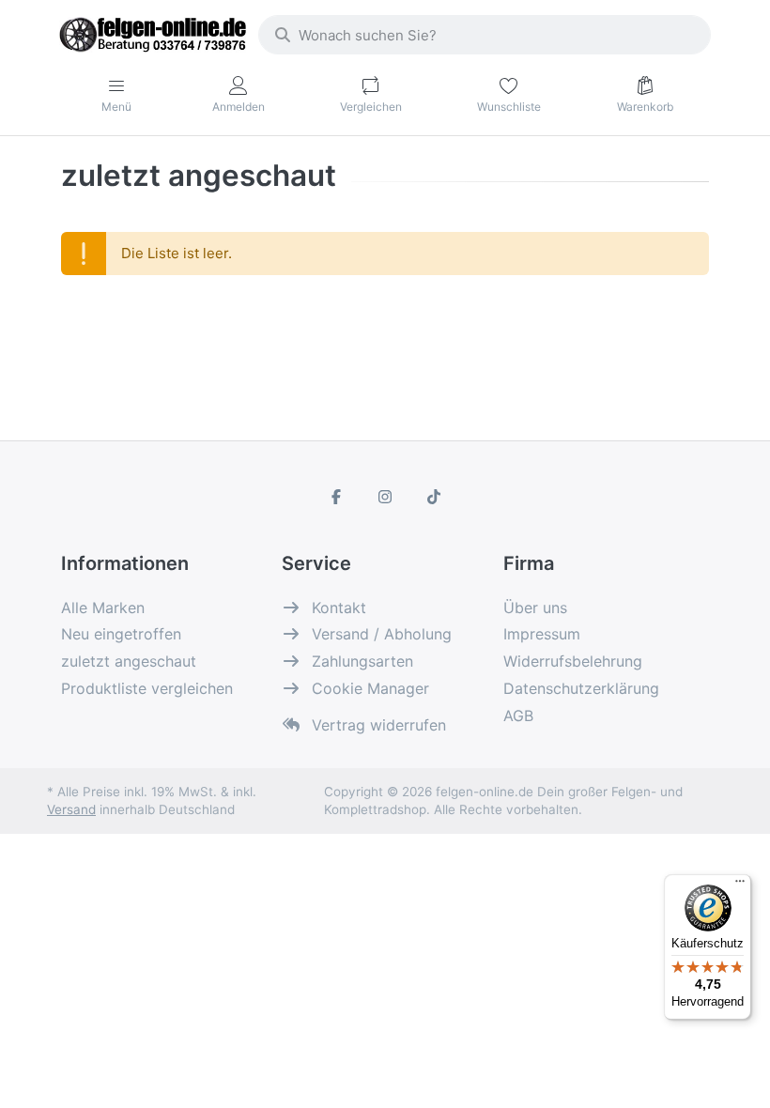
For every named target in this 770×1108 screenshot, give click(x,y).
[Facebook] (337, 496)
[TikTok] (433, 496)
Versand (71, 809)
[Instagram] (385, 496)
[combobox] (484, 34)
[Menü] (740, 885)
